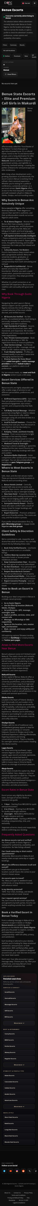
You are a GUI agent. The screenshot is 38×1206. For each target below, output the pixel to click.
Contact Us (17, 1193)
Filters (5, 45)
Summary (13, 45)
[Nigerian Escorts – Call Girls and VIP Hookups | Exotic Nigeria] (8, 3)
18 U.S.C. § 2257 (23, 1200)
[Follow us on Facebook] (4, 1171)
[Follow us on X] (29, 1171)
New (26, 56)
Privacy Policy (28, 1193)
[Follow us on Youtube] (10, 1171)
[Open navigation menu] (34, 3)
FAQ (28, 1198)
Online (7, 56)
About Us (7, 1193)
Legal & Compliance (19, 1203)
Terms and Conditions (18, 1195)
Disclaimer (12, 1200)
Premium (17, 56)
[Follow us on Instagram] (17, 1171)
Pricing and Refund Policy (15, 1198)
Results (22, 45)
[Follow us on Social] (23, 1171)
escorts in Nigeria (14, 208)
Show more (18, 1023)
